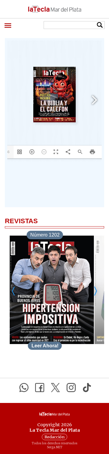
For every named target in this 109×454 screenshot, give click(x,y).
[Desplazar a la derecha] (95, 291)
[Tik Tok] (87, 387)
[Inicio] (54, 9)
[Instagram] (71, 387)
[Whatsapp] (24, 387)
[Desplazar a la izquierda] (13, 291)
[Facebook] (40, 387)
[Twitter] (55, 387)
